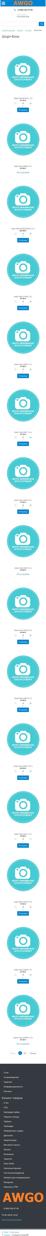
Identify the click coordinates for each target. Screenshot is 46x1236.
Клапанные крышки (12, 1168)
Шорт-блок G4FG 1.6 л (23, 500)
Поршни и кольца (11, 1116)
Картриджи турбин (12, 1112)
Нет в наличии (23, 172)
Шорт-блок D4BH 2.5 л (23, 166)
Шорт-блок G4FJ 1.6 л (23, 568)
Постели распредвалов (14, 1172)
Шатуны (7, 1149)
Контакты (8, 1091)
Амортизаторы (10, 1140)
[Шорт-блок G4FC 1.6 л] (23, 405)
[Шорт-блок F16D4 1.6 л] (23, 270)
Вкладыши (8, 1182)
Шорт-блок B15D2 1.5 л (23, 98)
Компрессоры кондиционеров (17, 1177)
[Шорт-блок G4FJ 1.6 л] (23, 541)
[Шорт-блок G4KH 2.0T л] (23, 739)
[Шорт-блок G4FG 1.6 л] (23, 473)
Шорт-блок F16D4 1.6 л (23, 296)
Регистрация (14, 1232)
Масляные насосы (12, 1144)
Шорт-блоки (9, 1163)
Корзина (7, 1235)
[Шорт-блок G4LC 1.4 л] (23, 807)
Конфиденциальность (13, 1086)
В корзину (23, 109)
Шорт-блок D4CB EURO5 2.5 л (23, 228)
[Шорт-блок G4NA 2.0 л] (23, 875)
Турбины (7, 1121)
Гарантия (8, 1082)
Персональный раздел (12, 1219)
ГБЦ (6, 1107)
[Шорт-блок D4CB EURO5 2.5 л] (23, 202)
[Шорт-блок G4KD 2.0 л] (23, 603)
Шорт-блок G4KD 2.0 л (23, 630)
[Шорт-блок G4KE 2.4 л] (23, 671)
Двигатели (8, 1135)
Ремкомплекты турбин (13, 1130)
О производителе (11, 1077)
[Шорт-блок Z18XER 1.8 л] (23, 1011)
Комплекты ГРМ (11, 1187)
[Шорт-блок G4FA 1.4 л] (23, 337)
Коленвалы (9, 1154)
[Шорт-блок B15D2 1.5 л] (23, 71)
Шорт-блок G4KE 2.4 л (23, 698)
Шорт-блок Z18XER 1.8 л (23, 1037)
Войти (6, 1232)
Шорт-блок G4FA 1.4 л (23, 364)
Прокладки (8, 1126)
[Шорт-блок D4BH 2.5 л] (23, 139)
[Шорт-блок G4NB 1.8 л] (23, 943)
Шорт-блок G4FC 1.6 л (23, 432)
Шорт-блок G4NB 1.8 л (23, 970)
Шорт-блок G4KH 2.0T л (23, 766)
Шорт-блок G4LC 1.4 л (23, 834)
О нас (6, 1072)
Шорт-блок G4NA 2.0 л (23, 902)
